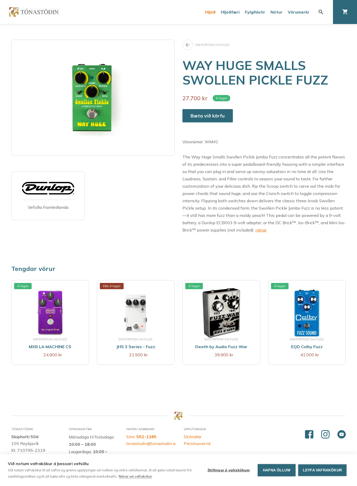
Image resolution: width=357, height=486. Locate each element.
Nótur (276, 12)
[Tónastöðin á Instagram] (325, 434)
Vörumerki (298, 12)
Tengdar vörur (33, 268)
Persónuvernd (197, 443)
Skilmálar (192, 436)
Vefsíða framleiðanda (48, 207)
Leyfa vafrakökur (322, 470)
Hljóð (210, 12)
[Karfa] (345, 12)
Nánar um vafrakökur (135, 476)
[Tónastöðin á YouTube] (341, 434)
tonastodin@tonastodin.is (151, 443)
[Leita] (321, 12)
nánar (261, 230)
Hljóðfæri (230, 12)
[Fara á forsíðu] (34, 11)
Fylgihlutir (255, 12)
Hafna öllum (276, 470)
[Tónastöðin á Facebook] (309, 434)
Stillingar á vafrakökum (229, 470)
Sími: (141, 436)
